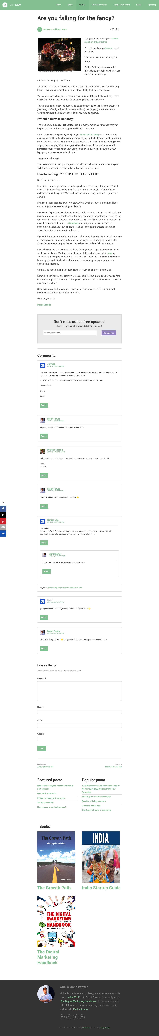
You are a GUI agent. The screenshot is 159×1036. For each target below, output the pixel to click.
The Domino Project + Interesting (96, 810)
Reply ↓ (44, 405)
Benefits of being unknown (94, 801)
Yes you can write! (45, 803)
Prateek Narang (55, 450)
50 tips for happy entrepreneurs (51, 798)
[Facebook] (3, 509)
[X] (3, 515)
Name (40, 707)
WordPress (86, 1028)
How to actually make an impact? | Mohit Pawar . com (64, 588)
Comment (42, 678)
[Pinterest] (3, 521)
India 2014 (73, 997)
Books (138, 5)
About (70, 5)
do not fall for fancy (89, 135)
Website (40, 734)
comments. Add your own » (53, 29)
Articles (82, 5)
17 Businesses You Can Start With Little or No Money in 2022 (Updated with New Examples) (101, 789)
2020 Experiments (99, 5)
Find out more (80, 1009)
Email (40, 721)
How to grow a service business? (51, 807)
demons (108, 48)
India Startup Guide (101, 888)
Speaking (152, 5)
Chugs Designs (105, 1028)
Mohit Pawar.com (11, 4)
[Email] (3, 527)
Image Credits (44, 305)
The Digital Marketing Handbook (48, 957)
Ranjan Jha (53, 520)
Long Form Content (122, 5)
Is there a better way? (91, 806)
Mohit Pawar (53, 419)
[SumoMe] (3, 533)
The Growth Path (54, 888)
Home (58, 5)
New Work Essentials (46, 794)
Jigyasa (51, 364)
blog (110, 253)
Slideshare (73, 223)
